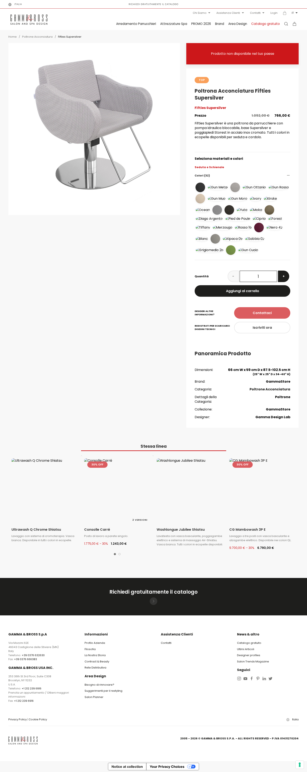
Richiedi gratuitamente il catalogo (153, 4)
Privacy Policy (17, 719)
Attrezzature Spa (173, 24)
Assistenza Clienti (228, 13)
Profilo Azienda (95, 643)
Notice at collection (127, 766)
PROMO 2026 (201, 24)
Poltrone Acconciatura (37, 37)
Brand (219, 24)
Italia (18, 4)
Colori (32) (202, 176)
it (293, 13)
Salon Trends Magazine (253, 661)
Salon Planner (94, 697)
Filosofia (90, 649)
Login (274, 13)
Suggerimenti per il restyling (103, 691)
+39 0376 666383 (25, 659)
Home (12, 37)
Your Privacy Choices (167, 766)
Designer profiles (248, 655)
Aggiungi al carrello (242, 291)
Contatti (255, 13)
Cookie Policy (38, 719)
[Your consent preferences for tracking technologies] (300, 765)
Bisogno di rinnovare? (99, 685)
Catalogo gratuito (265, 24)
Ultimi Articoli (245, 649)
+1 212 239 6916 (31, 688)
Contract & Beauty (97, 661)
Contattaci (262, 313)
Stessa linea (154, 446)
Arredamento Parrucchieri (136, 24)
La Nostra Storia (95, 655)
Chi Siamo (200, 13)
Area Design (237, 24)
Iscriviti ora (262, 327)
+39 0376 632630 (33, 655)
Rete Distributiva (95, 668)
